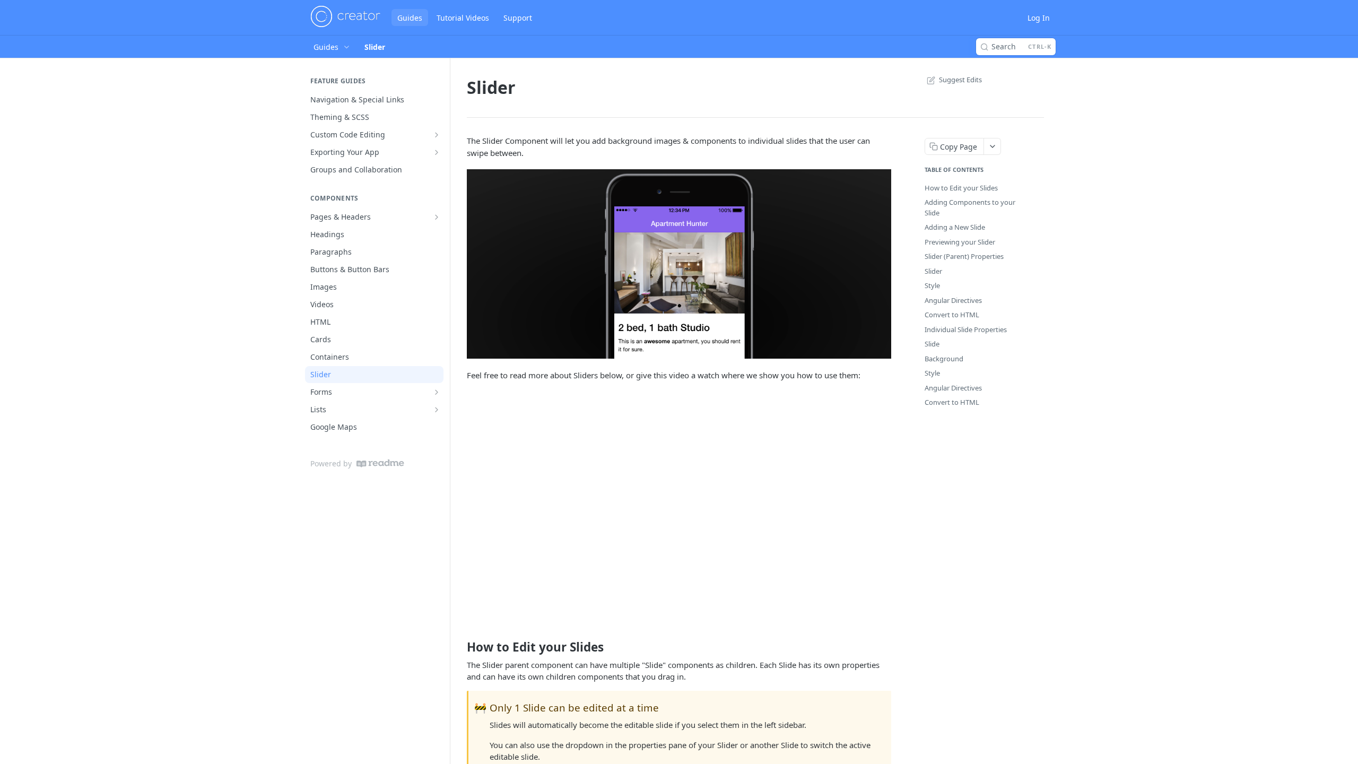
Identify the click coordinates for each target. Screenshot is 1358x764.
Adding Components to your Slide (970, 207)
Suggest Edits (960, 79)
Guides (409, 18)
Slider (933, 271)
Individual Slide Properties (966, 329)
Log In (1039, 18)
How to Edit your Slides (961, 188)
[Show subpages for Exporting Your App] (436, 152)
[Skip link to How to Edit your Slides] (459, 647)
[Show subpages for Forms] (436, 392)
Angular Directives (953, 300)
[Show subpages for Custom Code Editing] (436, 135)
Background (944, 358)
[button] (679, 264)
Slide (932, 344)
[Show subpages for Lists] (436, 409)
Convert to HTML (952, 314)
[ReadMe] (380, 463)
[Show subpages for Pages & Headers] (436, 217)
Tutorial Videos (463, 18)
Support (517, 18)
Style (932, 285)
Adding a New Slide (955, 227)
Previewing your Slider (960, 242)
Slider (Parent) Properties (964, 256)
